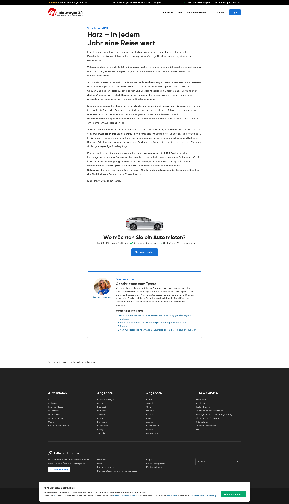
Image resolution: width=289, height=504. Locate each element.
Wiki (197, 429)
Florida (149, 429)
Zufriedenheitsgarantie (205, 425)
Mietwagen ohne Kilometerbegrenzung (213, 414)
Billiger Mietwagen (105, 399)
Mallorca (101, 418)
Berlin (100, 403)
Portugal (150, 410)
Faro (148, 418)
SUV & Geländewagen (58, 425)
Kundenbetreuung (196, 12)
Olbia (148, 407)
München (101, 410)
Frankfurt (101, 407)
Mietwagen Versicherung (207, 418)
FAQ (180, 12)
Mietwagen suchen (144, 252)
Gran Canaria (103, 425)
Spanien (101, 414)
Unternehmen (201, 422)
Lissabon (150, 414)
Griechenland (152, 425)
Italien (149, 399)
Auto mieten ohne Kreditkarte (209, 410)
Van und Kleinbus (56, 418)
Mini (50, 399)
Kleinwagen (53, 403)
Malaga (100, 429)
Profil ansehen (104, 297)
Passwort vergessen (155, 463)
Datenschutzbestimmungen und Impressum (117, 471)
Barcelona (102, 422)
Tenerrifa (101, 433)
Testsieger (200, 403)
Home (55, 362)
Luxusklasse (54, 414)
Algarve (149, 422)
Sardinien (150, 403)
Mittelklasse (53, 410)
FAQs (99, 463)
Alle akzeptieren (233, 494)
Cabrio (51, 422)
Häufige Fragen (202, 407)
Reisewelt (168, 12)
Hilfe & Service (202, 399)
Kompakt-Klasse (55, 407)
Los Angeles (152, 433)
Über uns (101, 459)
